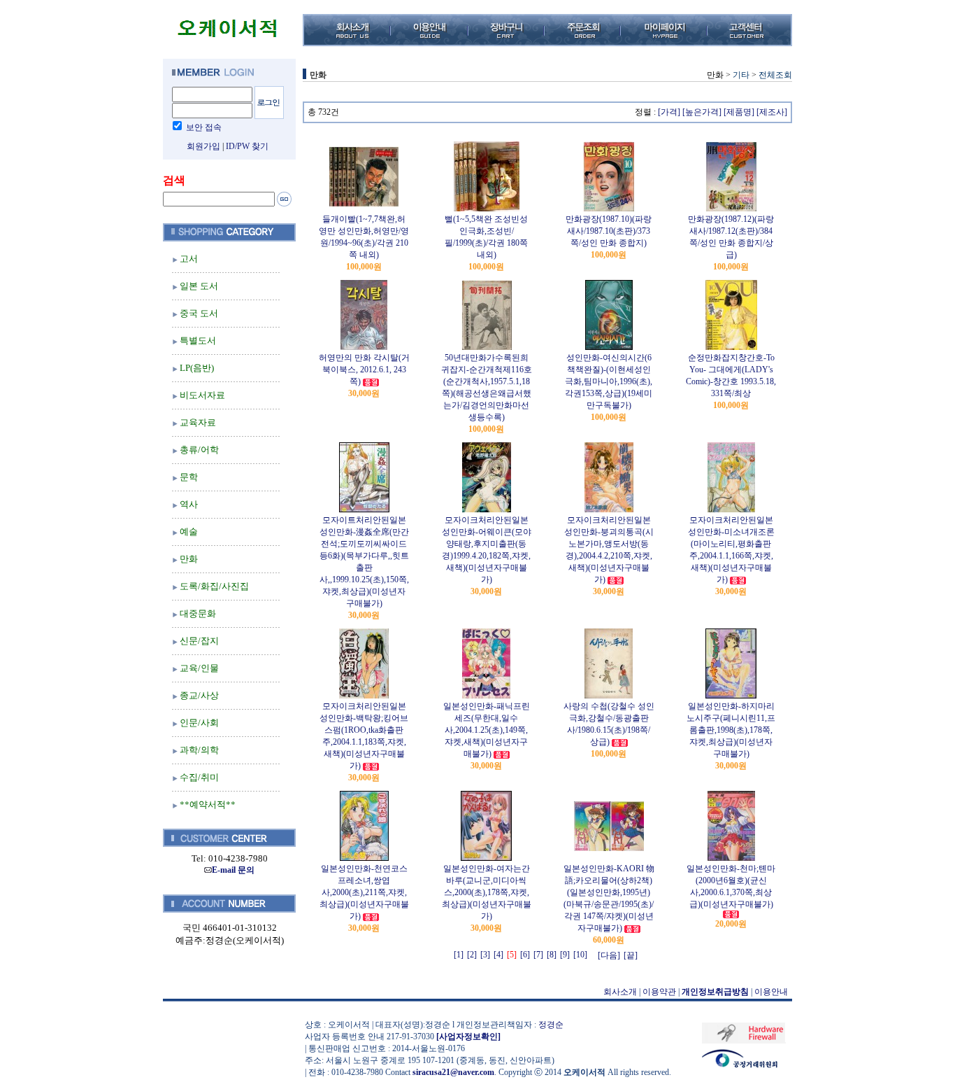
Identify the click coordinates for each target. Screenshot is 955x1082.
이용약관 (659, 992)
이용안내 (771, 992)
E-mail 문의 (233, 870)
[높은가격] (701, 112)
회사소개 (620, 992)
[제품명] (739, 112)
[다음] (609, 955)
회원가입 (203, 146)
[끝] (631, 955)
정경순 (550, 1025)
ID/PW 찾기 (247, 146)
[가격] (669, 112)
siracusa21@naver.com (453, 1072)
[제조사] (771, 112)
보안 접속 (204, 127)
